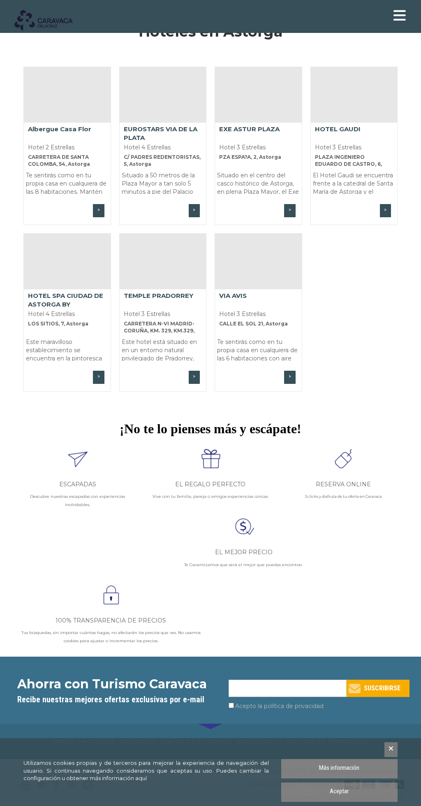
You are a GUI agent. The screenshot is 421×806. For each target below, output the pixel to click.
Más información (339, 767)
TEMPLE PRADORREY (158, 296)
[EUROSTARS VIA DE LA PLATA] (163, 95)
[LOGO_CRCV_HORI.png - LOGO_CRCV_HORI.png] (48, 20)
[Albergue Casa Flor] (67, 95)
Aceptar (339, 791)
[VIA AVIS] (258, 261)
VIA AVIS (233, 296)
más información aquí (118, 778)
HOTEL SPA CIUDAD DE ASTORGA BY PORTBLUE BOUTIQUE (65, 300)
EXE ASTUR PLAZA (249, 129)
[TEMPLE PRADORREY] (163, 261)
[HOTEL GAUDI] (354, 95)
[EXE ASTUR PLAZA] (258, 95)
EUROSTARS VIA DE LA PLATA (160, 133)
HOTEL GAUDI (338, 129)
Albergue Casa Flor (59, 129)
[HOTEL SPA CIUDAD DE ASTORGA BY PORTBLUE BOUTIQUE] (67, 261)
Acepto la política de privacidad (279, 706)
